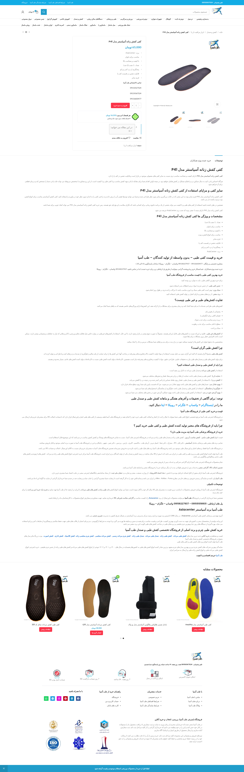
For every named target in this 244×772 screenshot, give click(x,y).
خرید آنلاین (205, 536)
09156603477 (135, 99)
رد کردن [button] (4, 768)
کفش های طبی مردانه (89, 489)
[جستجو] (44, 12)
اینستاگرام (207, 405)
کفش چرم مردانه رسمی (121, 536)
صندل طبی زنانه (138, 536)
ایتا (163, 405)
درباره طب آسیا (194, 701)
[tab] (219, 159)
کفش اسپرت (48, 536)
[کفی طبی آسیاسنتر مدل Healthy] (198, 598)
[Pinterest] (65, 698)
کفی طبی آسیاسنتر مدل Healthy (198, 624)
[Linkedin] (72, 698)
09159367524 (207, 2)
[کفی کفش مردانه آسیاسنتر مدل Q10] (96, 598)
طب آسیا (219, 478)
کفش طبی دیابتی (207, 437)
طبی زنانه (102, 489)
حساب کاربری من (112, 701)
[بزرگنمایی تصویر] (217, 104)
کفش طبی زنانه (166, 536)
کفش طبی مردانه (208, 370)
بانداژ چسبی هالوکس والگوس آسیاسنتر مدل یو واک (147, 624)
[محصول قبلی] (29, 32)
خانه (221, 32)
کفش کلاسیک (70, 536)
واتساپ (193, 405)
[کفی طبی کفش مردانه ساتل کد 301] (46, 598)
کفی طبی (199, 257)
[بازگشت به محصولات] (26, 32)
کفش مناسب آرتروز (192, 437)
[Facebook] (78, 698)
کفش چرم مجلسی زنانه (85, 536)
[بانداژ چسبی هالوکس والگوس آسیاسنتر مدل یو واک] (147, 598)
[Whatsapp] (46, 698)
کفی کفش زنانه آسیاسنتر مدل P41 (210, 176)
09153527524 (135, 88)
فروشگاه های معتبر (199, 426)
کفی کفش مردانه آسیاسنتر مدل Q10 (96, 624)
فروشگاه (115, 697)
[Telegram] (52, 698)
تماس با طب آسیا (193, 697)
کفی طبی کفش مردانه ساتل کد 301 (45, 624)
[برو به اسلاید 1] (123, 638)
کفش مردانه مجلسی (103, 536)
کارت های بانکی (113, 705)
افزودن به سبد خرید (120, 105)
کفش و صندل (212, 32)
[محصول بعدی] (23, 32)
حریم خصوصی (153, 697)
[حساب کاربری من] (22, 11)
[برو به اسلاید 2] (120, 638)
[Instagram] (59, 698)
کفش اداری (59, 536)
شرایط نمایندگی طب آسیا (149, 705)
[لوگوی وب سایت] (217, 12)
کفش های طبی (217, 354)
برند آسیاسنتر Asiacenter (195, 510)
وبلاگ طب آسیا (194, 705)
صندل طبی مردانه (152, 536)
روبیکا (171, 405)
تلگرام (181, 405)
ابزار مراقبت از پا (197, 32)
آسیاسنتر (188, 443)
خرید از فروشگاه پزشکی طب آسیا (206, 431)
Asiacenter (153, 498)
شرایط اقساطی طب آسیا (149, 701)
